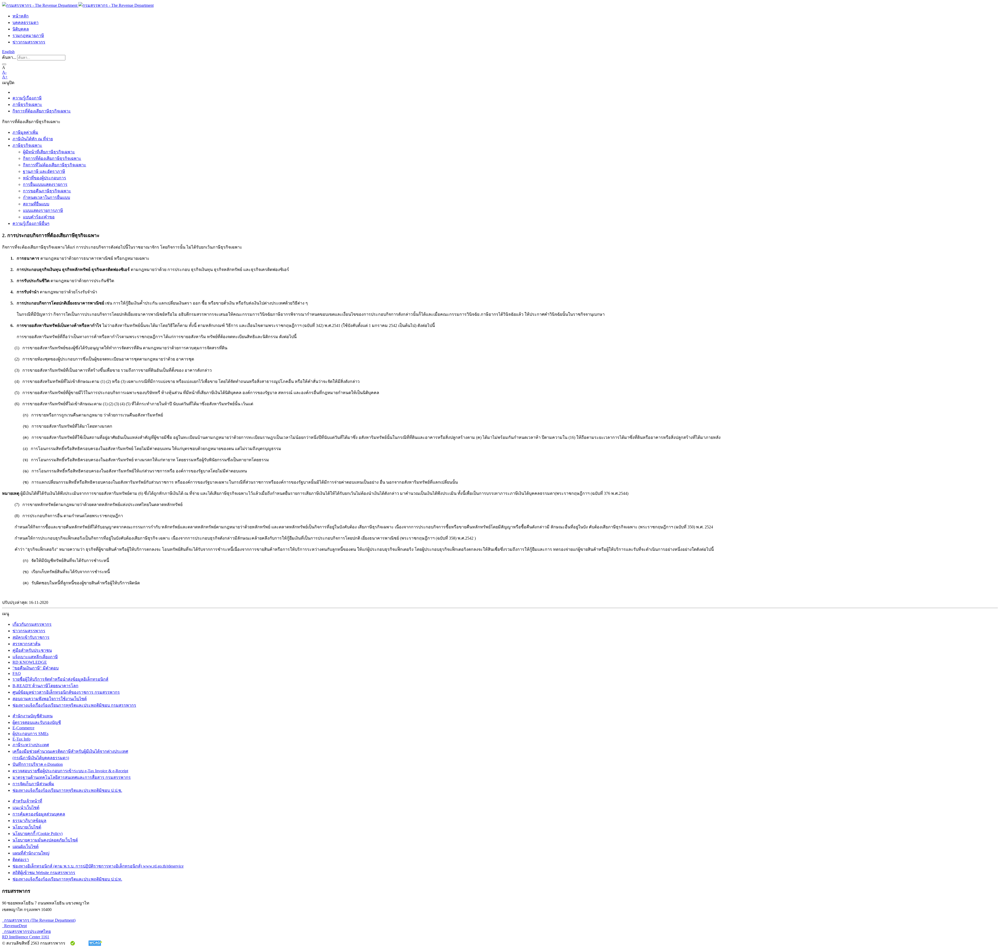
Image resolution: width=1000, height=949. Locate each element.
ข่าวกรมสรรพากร (28, 42)
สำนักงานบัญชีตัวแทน (32, 716)
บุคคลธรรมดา (25, 22)
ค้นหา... (9, 57)
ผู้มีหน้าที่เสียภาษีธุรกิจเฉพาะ (49, 152)
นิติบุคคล (20, 29)
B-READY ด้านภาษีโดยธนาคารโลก (45, 686)
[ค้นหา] (4, 64)
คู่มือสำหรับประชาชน (32, 650)
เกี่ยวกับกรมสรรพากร (32, 624)
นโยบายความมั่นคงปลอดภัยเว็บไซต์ (45, 840)
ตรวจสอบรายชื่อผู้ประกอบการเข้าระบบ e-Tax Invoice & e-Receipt (70, 771)
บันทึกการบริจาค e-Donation (37, 764)
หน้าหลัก (20, 16)
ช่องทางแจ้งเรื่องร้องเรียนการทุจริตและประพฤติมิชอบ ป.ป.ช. (67, 790)
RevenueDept (14, 925)
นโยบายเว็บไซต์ (26, 827)
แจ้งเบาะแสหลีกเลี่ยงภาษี (35, 657)
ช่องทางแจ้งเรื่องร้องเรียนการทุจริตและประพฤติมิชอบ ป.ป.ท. (67, 879)
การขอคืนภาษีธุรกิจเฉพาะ (47, 191)
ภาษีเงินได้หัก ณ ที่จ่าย (32, 139)
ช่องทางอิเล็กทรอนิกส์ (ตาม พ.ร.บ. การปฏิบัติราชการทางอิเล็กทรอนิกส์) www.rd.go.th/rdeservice (98, 866)
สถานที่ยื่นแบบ (36, 204)
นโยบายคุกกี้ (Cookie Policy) (37, 833)
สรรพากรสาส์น (26, 644)
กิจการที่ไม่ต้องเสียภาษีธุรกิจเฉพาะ (54, 165)
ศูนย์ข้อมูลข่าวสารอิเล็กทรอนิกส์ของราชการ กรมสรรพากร (66, 692)
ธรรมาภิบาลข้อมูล (29, 820)
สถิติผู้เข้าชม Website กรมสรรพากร (43, 872)
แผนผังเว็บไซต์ (25, 846)
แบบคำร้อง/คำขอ (39, 217)
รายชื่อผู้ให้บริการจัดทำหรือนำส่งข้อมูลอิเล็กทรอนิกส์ (60, 679)
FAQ (16, 673)
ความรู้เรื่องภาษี (27, 98)
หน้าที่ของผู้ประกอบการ (44, 178)
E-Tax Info (21, 739)
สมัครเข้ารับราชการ (30, 637)
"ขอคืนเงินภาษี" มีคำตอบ (35, 668)
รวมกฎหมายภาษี (28, 35)
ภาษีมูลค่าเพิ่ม (25, 132)
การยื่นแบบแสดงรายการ (45, 184)
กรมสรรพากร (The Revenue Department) (39, 920)
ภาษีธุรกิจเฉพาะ (27, 104)
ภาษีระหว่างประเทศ (30, 745)
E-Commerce (23, 728)
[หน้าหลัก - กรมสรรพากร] (78, 5)
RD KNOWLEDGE (29, 662)
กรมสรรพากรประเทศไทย (26, 931)
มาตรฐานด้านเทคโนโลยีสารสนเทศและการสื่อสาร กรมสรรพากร (71, 777)
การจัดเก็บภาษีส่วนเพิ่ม (33, 784)
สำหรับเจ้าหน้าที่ (27, 801)
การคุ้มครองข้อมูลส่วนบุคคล (38, 814)
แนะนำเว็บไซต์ (25, 807)
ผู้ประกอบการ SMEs (30, 733)
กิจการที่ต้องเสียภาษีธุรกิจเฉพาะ (41, 111)
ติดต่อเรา (20, 859)
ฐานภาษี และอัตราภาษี (44, 171)
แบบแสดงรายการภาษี (43, 210)
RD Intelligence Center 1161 (25, 937)
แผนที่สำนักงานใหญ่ (30, 853)
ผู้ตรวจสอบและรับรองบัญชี (36, 722)
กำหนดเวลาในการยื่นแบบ (46, 197)
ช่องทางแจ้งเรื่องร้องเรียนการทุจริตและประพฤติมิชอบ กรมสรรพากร (74, 705)
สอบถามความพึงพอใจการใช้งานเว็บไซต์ (49, 699)
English (8, 51)
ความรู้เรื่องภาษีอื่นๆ (30, 223)
